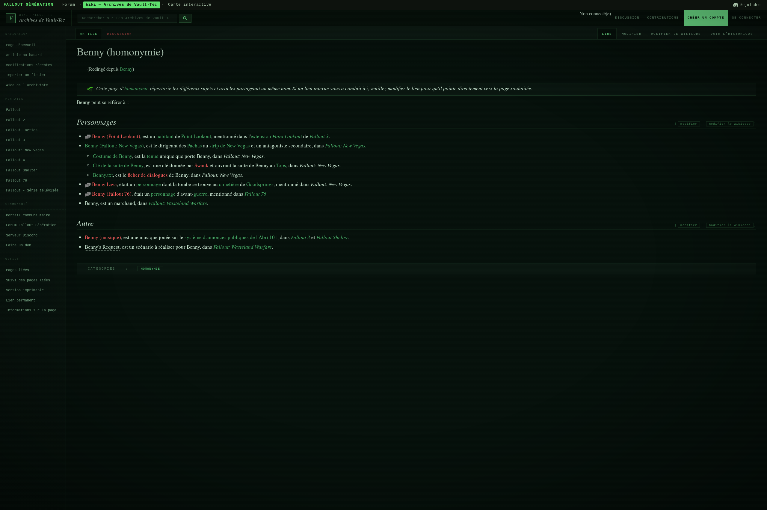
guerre (200, 193)
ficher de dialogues (148, 174)
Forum (68, 5)
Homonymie (150, 268)
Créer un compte (706, 17)
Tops (281, 165)
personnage (148, 184)
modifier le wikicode (730, 124)
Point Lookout (196, 136)
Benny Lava (104, 184)
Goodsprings (260, 184)
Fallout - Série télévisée (32, 190)
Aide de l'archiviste (27, 85)
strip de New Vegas (229, 145)
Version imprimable (25, 290)
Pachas (194, 145)
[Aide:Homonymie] (90, 88)
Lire (607, 34)
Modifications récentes (29, 65)
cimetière (229, 184)
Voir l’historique (732, 34)
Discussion (627, 17)
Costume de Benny (112, 156)
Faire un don (18, 245)
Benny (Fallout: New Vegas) (114, 145)
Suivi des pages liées (28, 280)
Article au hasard (24, 55)
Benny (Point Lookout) (116, 136)
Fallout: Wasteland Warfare (178, 203)
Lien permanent (20, 300)
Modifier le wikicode (676, 34)
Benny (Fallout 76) (112, 193)
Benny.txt (103, 174)
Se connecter (746, 17)
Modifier (632, 34)
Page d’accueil (20, 45)
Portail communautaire (28, 215)
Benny (126, 69)
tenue (152, 156)
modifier (688, 124)
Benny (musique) (103, 237)
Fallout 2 (15, 120)
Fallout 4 (15, 160)
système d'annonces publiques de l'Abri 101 (231, 237)
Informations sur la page (31, 310)
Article (88, 34)
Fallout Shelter (21, 170)
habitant (165, 136)
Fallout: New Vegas (25, 150)
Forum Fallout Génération (31, 225)
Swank (201, 165)
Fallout (13, 110)
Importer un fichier (26, 75)
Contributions (663, 17)
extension (261, 136)
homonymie (136, 88)
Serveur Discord (21, 235)
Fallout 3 (15, 140)
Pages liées (17, 270)
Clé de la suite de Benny (118, 165)
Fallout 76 (16, 181)
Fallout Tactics (21, 130)
